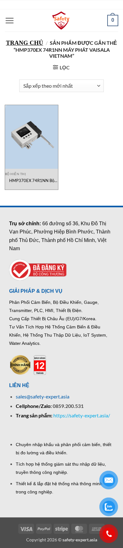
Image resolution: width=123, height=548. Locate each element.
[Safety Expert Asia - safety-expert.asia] (61, 20)
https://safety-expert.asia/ (81, 415)
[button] (9, 20)
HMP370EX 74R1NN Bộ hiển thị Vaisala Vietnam (31, 180)
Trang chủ (24, 42)
